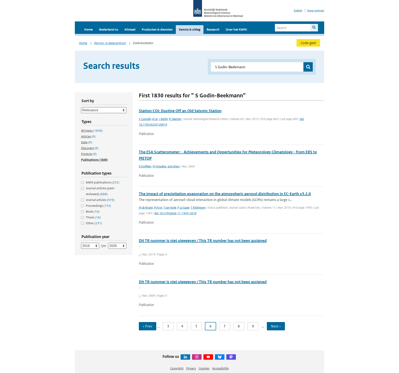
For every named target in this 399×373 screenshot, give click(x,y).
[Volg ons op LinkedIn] (185, 357)
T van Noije (169, 207)
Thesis (93, 217)
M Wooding (159, 166)
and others (173, 166)
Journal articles (100, 200)
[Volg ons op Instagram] (196, 357)
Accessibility (220, 368)
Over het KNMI (236, 29)
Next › (276, 326)
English (298, 10)
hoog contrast (315, 10)
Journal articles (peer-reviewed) (100, 191)
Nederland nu (108, 29)
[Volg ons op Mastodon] (231, 357)
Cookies (204, 368)
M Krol (158, 207)
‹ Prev (147, 326)
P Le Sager (183, 207)
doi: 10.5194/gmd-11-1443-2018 (175, 213)
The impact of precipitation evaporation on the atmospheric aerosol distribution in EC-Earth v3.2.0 (225, 193)
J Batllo (163, 119)
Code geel (308, 43)
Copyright (176, 368)
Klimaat (129, 29)
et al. (155, 119)
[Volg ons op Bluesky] (219, 357)
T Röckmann (198, 207)
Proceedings (98, 206)
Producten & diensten (157, 29)
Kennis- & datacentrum (110, 43)
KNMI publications (102, 182)
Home (88, 29)
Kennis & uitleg (189, 29)
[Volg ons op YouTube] (208, 357)
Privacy (191, 368)
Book (93, 211)
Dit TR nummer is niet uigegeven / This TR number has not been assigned (203, 240)
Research (213, 29)
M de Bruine (146, 207)
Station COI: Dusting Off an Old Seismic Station (180, 110)
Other (94, 223)
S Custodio (145, 119)
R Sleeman (175, 119)
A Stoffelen (145, 166)
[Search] (314, 27)
